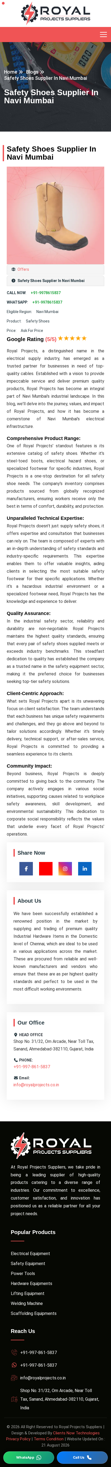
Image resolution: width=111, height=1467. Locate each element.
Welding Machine (27, 1303)
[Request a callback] (82, 1457)
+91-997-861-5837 (31, 1066)
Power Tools (23, 1273)
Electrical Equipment (30, 1253)
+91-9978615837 (46, 293)
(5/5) (51, 339)
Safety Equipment (28, 1263)
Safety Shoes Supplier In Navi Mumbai (45, 78)
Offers (23, 269)
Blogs (32, 72)
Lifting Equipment (27, 1293)
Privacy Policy (18, 1439)
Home (10, 72)
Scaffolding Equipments (34, 1313)
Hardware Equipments (31, 1283)
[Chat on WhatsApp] (28, 1457)
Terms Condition (49, 1439)
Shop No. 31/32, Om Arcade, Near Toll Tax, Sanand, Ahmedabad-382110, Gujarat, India (59, 1399)
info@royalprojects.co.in (36, 1084)
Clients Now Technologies (76, 1433)
